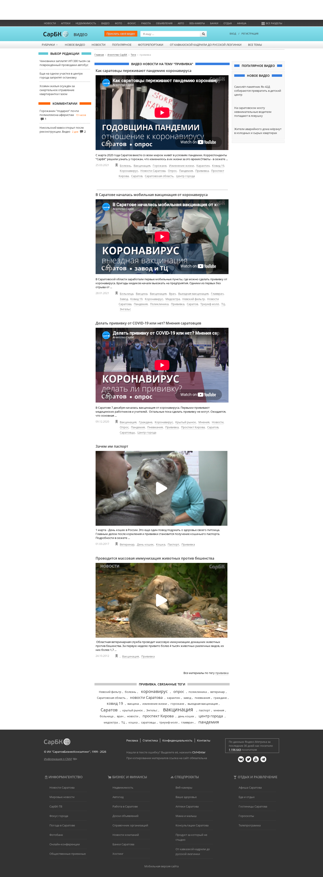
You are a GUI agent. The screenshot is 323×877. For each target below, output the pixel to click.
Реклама (132, 740)
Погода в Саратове (62, 825)
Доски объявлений (125, 816)
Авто (181, 23)
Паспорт (173, 544)
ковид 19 (115, 703)
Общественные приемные (67, 854)
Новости (50, 23)
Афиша (241, 23)
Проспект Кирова (193, 427)
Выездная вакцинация (193, 294)
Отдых (227, 23)
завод (187, 698)
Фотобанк (56, 835)
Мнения (203, 422)
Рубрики (50, 45)
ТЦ (223, 304)
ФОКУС (131, 23)
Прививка (202, 171)
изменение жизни (154, 704)
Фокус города (58, 816)
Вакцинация (142, 166)
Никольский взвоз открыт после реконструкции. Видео (62, 130)
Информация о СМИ (58, 759)
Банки (214, 23)
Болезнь (125, 166)
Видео (105, 23)
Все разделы (274, 23)
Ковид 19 (218, 166)
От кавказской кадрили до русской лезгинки (205, 45)
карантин (173, 698)
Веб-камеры (197, 23)
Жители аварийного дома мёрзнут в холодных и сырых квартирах (257, 131)
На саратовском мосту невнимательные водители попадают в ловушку (252, 112)
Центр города (185, 176)
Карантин (203, 166)
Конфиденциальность (177, 740)
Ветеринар (127, 544)
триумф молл (168, 722)
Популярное (121, 45)
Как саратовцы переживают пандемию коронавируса (143, 70)
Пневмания (155, 427)
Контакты (203, 740)
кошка (133, 722)
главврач (187, 722)
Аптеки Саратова (187, 806)
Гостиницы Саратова (253, 806)
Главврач (217, 294)
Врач (172, 294)
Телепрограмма (250, 825)
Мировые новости (61, 797)
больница (106, 716)
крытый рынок (132, 710)
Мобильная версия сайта (161, 866)
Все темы (255, 45)
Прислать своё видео (121, 34)
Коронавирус (129, 171)
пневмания (202, 698)
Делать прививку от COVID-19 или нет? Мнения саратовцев (148, 323)
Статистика (150, 740)
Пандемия (186, 171)
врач (120, 716)
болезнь (130, 692)
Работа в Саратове (125, 806)
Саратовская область (159, 176)
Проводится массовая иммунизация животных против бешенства (155, 558)
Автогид (118, 797)
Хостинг (118, 854)
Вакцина (141, 294)
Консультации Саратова (192, 825)
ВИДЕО (80, 34)
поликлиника (198, 692)
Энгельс (125, 309)
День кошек (145, 544)
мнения (219, 710)
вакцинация (178, 709)
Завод (124, 299)
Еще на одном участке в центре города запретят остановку (61, 75)
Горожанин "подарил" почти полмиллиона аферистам (59, 113)
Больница (126, 294)
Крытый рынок (185, 422)
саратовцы (148, 722)
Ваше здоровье (186, 797)
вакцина (133, 704)
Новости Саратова (152, 171)
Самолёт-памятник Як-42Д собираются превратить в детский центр (257, 91)
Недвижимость (86, 23)
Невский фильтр (193, 299)
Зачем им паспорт (112, 446)
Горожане (160, 166)
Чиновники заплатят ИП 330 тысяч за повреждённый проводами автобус (65, 63)
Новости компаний (126, 835)
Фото (118, 23)
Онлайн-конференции (64, 844)
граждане (220, 698)
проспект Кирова (158, 715)
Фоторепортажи (150, 45)
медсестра (111, 722)
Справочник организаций (130, 825)
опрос (178, 691)
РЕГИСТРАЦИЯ (249, 33)
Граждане (145, 422)
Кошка (160, 544)
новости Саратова (146, 697)
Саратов (136, 176)
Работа (146, 23)
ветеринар (217, 692)
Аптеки (65, 23)
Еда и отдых (247, 797)
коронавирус (154, 691)
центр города (211, 715)
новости (132, 716)
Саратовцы (127, 432)
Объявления (164, 23)
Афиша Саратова (250, 787)
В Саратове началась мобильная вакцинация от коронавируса (152, 194)
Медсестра (172, 299)
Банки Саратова (123, 844)
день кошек (186, 716)
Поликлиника (159, 304)
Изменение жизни (181, 166)
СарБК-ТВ (55, 806)
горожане (177, 704)
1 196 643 (235, 750)
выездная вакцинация (203, 704)
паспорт (204, 710)
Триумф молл (209, 304)
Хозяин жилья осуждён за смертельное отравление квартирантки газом (57, 90)
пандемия (208, 722)
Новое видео (75, 45)
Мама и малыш (186, 816)
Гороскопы (246, 816)
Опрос (172, 171)
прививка (222, 673)
